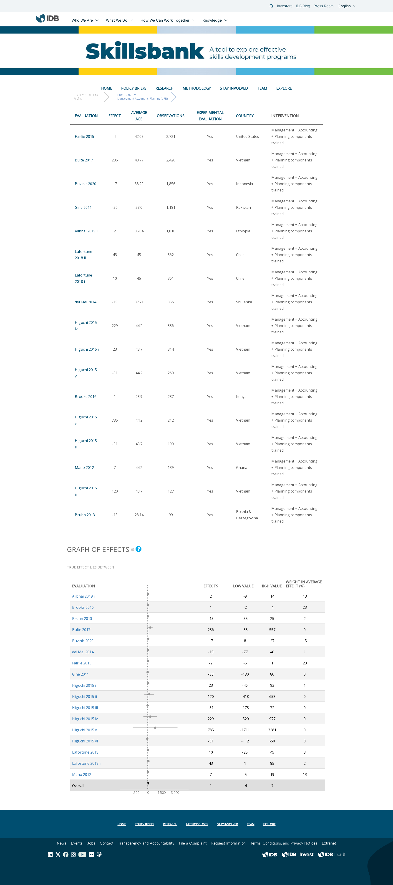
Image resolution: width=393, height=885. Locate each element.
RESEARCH (165, 88)
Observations (170, 115)
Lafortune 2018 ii (86, 763)
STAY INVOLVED (234, 88)
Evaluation (86, 115)
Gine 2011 (83, 207)
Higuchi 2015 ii (84, 696)
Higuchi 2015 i (87, 349)
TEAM (262, 88)
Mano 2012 (84, 467)
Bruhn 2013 (85, 514)
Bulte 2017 (84, 160)
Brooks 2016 (85, 396)
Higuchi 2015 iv (85, 718)
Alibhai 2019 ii (86, 231)
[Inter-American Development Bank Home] (47, 21)
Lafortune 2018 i (86, 752)
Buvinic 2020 (85, 183)
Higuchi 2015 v (84, 729)
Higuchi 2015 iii (85, 707)
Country (245, 115)
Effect (114, 115)
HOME (106, 88)
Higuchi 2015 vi (85, 741)
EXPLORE (284, 88)
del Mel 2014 (85, 301)
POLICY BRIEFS (133, 88)
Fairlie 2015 (84, 136)
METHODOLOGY (197, 88)
